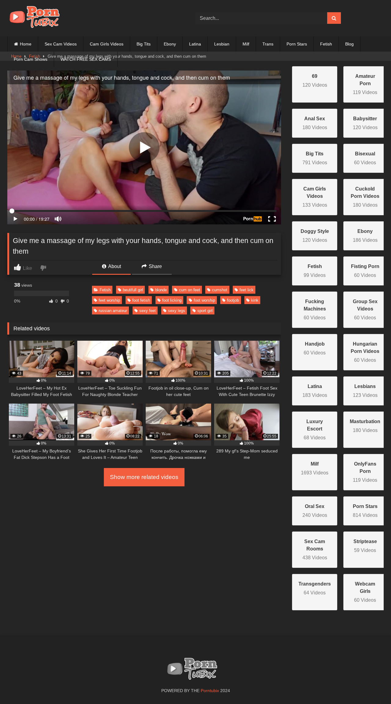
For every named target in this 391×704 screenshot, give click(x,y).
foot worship (204, 300)
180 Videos (365, 197)
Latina (195, 44)
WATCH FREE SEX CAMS (85, 59)
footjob (233, 300)
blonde (161, 290)
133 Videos (314, 197)
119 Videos (365, 84)
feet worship (109, 300)
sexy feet (147, 310)
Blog (349, 44)
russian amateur (113, 310)
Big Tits (144, 44)
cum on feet (189, 290)
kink (254, 300)
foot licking (171, 300)
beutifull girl (133, 290)
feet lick (246, 290)
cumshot (219, 290)
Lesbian (221, 44)
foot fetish (141, 300)
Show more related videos (144, 477)
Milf (246, 44)
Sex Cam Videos (61, 44)
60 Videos (315, 309)
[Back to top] (372, 686)
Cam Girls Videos (106, 44)
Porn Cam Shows (30, 59)
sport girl (205, 310)
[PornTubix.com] (37, 18)
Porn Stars (297, 44)
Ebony (170, 44)
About (114, 266)
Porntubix (210, 690)
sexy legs (176, 310)
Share (155, 266)
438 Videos (314, 549)
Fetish (326, 44)
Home (25, 44)
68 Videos (315, 429)
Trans (267, 44)
